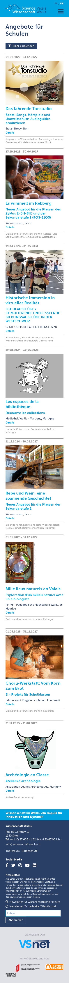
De (61, 3)
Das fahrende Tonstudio (29, 108)
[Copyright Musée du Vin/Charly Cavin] (34, 177)
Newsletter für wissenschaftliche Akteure (34, 902)
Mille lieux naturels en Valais (33, 589)
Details (10, 132)
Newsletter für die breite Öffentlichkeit (33, 906)
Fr (55, 3)
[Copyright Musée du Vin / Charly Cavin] (34, 467)
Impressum (13, 851)
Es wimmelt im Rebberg (28, 203)
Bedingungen (12, 897)
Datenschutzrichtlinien (43, 894)
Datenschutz (29, 851)
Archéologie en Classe (27, 775)
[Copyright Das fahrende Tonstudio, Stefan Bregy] (34, 83)
